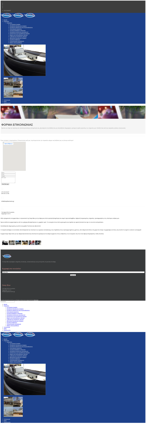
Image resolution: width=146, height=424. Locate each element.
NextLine (36, 300)
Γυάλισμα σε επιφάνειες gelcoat (18, 36)
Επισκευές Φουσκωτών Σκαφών (18, 26)
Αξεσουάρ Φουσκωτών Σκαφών (18, 38)
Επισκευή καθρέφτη (15, 39)
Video (5, 101)
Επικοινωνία (7, 103)
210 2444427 (7, 10)
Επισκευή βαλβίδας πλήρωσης (18, 30)
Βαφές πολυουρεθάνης (16, 42)
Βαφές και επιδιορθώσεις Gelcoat (19, 35)
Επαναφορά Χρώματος (16, 29)
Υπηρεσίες (6, 21)
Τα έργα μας (7, 100)
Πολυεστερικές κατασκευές (17, 41)
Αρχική (5, 20)
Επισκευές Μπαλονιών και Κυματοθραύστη (21, 27)
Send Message (5, 184)
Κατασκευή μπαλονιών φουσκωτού (19, 32)
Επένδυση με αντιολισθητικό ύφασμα (20, 33)
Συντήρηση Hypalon (15, 24)
